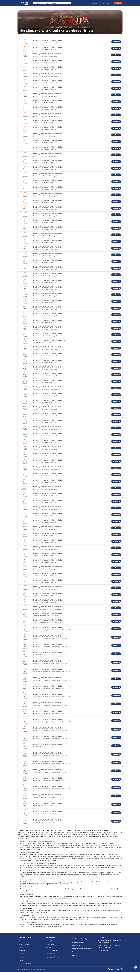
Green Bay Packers (51, 950)
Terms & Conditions (25, 963)
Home (21, 941)
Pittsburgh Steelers (78, 942)
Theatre (109, 3)
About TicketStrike (24, 944)
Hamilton (75, 955)
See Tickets (116, 42)
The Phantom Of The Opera (80, 939)
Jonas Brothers (76, 945)
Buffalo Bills (49, 941)
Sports (102, 3)
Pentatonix (75, 952)
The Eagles (49, 947)
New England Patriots (52, 957)
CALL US (118, 3)
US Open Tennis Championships (82, 948)
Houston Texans (50, 954)
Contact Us (22, 947)
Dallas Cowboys (50, 944)
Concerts (94, 3)
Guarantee (22, 950)
